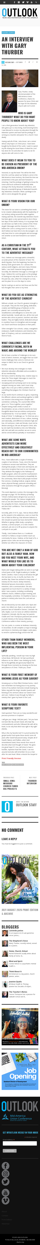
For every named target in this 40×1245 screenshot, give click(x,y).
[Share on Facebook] (25, 62)
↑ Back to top (20, 1242)
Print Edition (7, 1219)
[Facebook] (14, 2)
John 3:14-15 (13, 513)
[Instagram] (19, 2)
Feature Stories (8, 32)
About (4, 1211)
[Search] (4, 2)
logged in (14, 844)
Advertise (5, 1223)
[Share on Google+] (32, 62)
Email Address (9, 1139)
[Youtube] (31, 2)
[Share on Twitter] (29, 62)
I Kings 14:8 (16, 719)
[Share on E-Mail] (36, 62)
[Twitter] (23, 2)
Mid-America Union (17, 764)
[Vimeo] (27, 2)
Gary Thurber (6, 764)
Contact (5, 1215)
